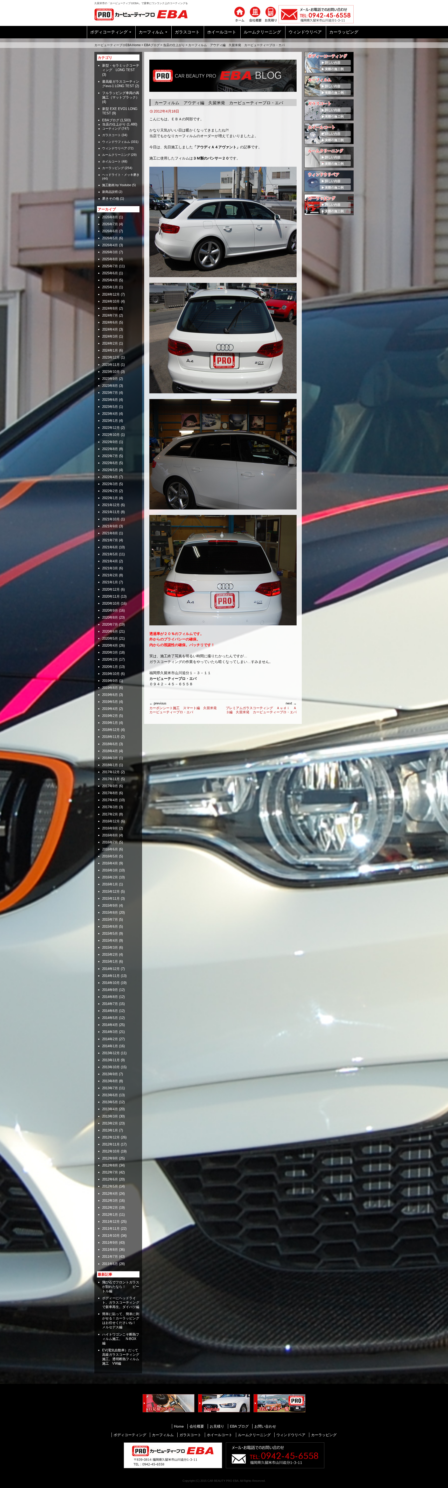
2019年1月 (110, 723)
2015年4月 (110, 940)
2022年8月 (110, 449)
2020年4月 (110, 645)
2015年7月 (110, 919)
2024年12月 (111, 294)
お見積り (217, 1426)
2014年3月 (110, 1032)
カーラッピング (343, 32)
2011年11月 (111, 1229)
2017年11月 (111, 779)
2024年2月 (110, 343)
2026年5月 (110, 238)
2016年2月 (110, 877)
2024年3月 (110, 336)
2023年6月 (110, 400)
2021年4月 (110, 561)
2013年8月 (110, 1081)
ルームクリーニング (262, 32)
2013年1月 (110, 1130)
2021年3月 (110, 568)
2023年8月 (110, 386)
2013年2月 (110, 1123)
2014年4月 (110, 1025)
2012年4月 (110, 1194)
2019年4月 (110, 709)
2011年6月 (110, 1264)
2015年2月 (110, 954)
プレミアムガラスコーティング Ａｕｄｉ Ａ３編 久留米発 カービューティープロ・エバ (261, 707)
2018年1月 (110, 765)
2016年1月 (110, 884)
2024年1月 (110, 350)
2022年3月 (110, 484)
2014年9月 (110, 990)
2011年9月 (110, 1243)
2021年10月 (111, 519)
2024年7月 (110, 315)
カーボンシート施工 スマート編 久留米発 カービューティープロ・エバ (184, 707)
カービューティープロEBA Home (117, 45)
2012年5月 (110, 1186)
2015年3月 (110, 947)
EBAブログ (152, 45)
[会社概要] (255, 14)
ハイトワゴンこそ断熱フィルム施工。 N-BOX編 (120, 1338)
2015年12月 (111, 891)
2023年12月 (111, 357)
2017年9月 (110, 786)
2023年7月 (110, 393)
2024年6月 (110, 322)
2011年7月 (110, 1257)
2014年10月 (111, 983)
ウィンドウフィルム (116, 142)
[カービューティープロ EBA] (144, 14)
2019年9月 (110, 681)
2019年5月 (110, 702)
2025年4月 (110, 280)
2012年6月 (110, 1179)
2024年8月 (110, 308)
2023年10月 (111, 372)
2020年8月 (110, 617)
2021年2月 (110, 575)
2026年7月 (110, 224)
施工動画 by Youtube (116, 185)
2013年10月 (111, 1067)
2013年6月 (110, 1095)
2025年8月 (110, 259)
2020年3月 (110, 652)
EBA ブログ (239, 1426)
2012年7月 (110, 1172)
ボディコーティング (109, 32)
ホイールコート (221, 32)
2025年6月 (110, 273)
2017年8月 (110, 793)
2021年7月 (110, 540)
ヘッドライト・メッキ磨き (120, 175)
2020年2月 (110, 659)
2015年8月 (110, 912)
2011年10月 (111, 1236)
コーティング (111, 128)
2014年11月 (111, 976)
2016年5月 (110, 856)
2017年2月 (110, 814)
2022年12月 (111, 428)
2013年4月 (110, 1109)
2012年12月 (111, 1137)
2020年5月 (110, 638)
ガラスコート (187, 32)
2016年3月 (110, 870)
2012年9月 (110, 1158)
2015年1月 (110, 961)
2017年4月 (110, 800)
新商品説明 (110, 192)
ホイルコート (111, 161)
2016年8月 (110, 835)
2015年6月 (110, 926)
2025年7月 (110, 266)
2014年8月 (110, 997)
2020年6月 (110, 631)
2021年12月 (111, 505)
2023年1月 (110, 421)
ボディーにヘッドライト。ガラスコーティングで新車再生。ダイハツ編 (120, 1302)
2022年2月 (110, 491)
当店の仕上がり (174, 45)
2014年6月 (110, 1011)
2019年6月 (110, 695)
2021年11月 (111, 512)
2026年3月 (110, 252)
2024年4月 (110, 329)
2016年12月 (111, 821)
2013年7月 (110, 1088)
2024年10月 (111, 301)
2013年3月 (110, 1116)
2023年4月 (110, 414)
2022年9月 (110, 442)
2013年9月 (110, 1074)
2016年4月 (110, 863)
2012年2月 (110, 1208)
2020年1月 (110, 667)
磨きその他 (110, 198)
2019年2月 (110, 716)
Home (179, 1426)
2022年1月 (110, 498)
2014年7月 (110, 1004)
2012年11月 (111, 1144)
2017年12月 (111, 772)
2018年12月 (111, 730)
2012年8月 (110, 1165)
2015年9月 (110, 905)
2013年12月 (111, 1053)
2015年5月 (110, 933)
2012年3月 (110, 1201)
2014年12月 (111, 969)
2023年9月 (110, 379)
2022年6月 (110, 463)
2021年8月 (110, 533)
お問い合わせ (265, 1426)
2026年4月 (110, 245)
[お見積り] (270, 14)
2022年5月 (110, 470)
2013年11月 (111, 1060)
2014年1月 (110, 1046)
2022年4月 (110, 477)
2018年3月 (110, 758)
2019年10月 (111, 674)
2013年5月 (110, 1102)
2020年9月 (110, 610)
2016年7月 (110, 842)
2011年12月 (111, 1222)
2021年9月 (110, 526)
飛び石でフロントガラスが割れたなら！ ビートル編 (120, 1286)
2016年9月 (110, 828)
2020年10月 (111, 603)
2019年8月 (110, 688)
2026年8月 (110, 217)
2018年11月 (111, 737)
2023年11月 (111, 365)
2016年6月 (110, 849)
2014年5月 (110, 1018)
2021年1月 (110, 582)
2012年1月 (110, 1215)
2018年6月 (110, 744)
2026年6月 (110, 231)
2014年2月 (110, 1039)
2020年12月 (111, 589)
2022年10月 (111, 435)
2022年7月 (110, 456)
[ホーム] (239, 14)
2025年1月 (110, 287)
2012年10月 (111, 1151)
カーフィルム (151, 32)
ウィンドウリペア (305, 32)
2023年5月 (110, 407)
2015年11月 (111, 898)
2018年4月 (110, 751)
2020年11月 (111, 596)
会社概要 (197, 1426)
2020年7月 (110, 624)
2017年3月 (110, 807)
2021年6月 (110, 547)
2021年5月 (110, 554)
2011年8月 (110, 1250)
